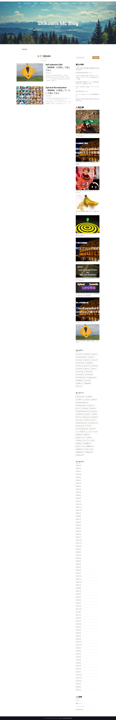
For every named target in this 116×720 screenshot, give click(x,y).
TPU (89, 426)
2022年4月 (78, 600)
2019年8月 (78, 651)
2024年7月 (78, 519)
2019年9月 (78, 648)
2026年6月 (78, 465)
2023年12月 (79, 540)
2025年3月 (78, 495)
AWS (19, 3)
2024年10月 (79, 510)
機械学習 (90, 446)
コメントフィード (80, 706)
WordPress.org (79, 709)
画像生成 (94, 3)
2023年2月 (78, 570)
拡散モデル (81, 446)
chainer (95, 354)
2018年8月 (78, 687)
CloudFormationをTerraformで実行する (86, 321)
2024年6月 (78, 522)
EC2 (79, 408)
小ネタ (91, 440)
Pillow (87, 368)
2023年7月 (78, 555)
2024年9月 (78, 513)
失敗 (89, 437)
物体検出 (80, 449)
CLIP (87, 399)
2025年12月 (79, 474)
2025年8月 (78, 480)
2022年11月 (79, 579)
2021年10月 (79, 609)
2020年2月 (78, 639)
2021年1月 (78, 621)
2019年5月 (78, 660)
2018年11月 (79, 678)
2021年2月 (78, 618)
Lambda (80, 414)
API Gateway (81, 396)
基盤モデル (81, 437)
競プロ (19, 6)
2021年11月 (79, 606)
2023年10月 (79, 546)
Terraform (80, 426)
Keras (94, 360)
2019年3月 (78, 666)
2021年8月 (78, 612)
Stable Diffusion (82, 423)
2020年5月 (78, 630)
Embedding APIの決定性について (84, 72)
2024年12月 (79, 504)
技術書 (87, 3)
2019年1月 (78, 672)
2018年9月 (78, 684)
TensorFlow (81, 377)
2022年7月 (78, 591)
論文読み (80, 455)
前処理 (79, 434)
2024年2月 (78, 534)
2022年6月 (78, 594)
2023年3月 (78, 567)
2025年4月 (78, 492)
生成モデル (89, 449)
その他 (81, 3)
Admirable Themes (67, 718)
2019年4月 (78, 663)
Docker (91, 357)
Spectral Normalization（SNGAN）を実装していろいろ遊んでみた (58, 90)
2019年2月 (78, 669)
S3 (94, 420)
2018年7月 (78, 690)
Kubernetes (43, 3)
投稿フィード (79, 703)
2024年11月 (79, 507)
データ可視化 (81, 431)
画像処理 (80, 452)
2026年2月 (78, 468)
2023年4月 (78, 564)
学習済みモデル (81, 440)
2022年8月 (78, 588)
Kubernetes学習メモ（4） (82, 91)
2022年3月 (78, 603)
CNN (94, 399)
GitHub (35, 3)
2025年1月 (78, 501)
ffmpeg (79, 360)
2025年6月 (78, 486)
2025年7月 (78, 483)
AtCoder (80, 354)
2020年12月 (79, 624)
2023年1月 (78, 573)
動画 (87, 434)
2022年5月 (78, 597)
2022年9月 (78, 585)
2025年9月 (78, 477)
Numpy (86, 365)
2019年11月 (79, 642)
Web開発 (74, 3)
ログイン (78, 700)
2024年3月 (78, 531)
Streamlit (89, 374)
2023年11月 (79, 543)
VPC (93, 428)
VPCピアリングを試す (81, 262)
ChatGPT (80, 399)
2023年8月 (78, 552)
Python (56, 3)
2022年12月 (79, 576)
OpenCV (95, 365)
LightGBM (90, 363)
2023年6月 (78, 558)
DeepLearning (27, 3)
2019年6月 (78, 657)
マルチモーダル (92, 431)
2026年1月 (78, 471)
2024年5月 (78, 525)
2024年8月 (78, 516)
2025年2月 (78, 498)
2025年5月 (78, 489)
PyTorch (89, 371)
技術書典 (87, 443)
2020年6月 (78, 627)
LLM (50, 3)
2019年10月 (79, 645)
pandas (79, 368)
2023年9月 (78, 549)
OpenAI (95, 417)
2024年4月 (78, 528)
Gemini (93, 408)
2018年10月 (79, 681)
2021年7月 (78, 615)
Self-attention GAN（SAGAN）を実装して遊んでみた (58, 67)
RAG (87, 420)
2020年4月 (78, 633)
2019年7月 (78, 654)
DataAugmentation (82, 402)
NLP (79, 417)
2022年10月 (79, 582)
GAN (85, 408)
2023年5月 (78, 561)
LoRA (94, 414)
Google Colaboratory (83, 411)
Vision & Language (82, 428)
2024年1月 (78, 537)
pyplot (94, 368)
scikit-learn (80, 374)
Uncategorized (64, 3)
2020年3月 (78, 636)
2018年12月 (79, 675)
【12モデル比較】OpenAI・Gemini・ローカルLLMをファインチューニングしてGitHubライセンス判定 (87, 77)
